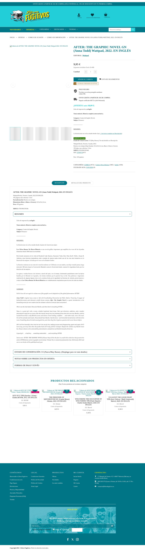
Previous (13, 85)
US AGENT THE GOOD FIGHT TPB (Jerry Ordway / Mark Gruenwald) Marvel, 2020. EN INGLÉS (120, 399)
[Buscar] (133, 29)
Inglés (116, 165)
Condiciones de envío (16, 480)
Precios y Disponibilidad (17, 489)
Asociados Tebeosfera (16, 493)
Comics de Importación (25, 403)
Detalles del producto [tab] (81, 183)
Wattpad (85, 55)
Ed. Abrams (56, 404)
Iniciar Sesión (77, 476)
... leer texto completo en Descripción (111, 133)
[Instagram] (77, 539)
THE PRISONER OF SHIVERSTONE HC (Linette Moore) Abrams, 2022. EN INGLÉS (57, 399)
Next (68, 85)
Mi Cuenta (77, 483)
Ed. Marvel (88, 407)
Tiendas (12, 499)
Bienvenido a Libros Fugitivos (18, 476)
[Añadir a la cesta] (66, 390)
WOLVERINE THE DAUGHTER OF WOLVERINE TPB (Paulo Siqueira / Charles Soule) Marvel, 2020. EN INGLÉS (88, 402)
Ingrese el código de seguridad (41, 529)
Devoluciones (14, 486)
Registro (76, 480)
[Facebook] (67, 539)
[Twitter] (72, 539)
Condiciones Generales (37, 476)
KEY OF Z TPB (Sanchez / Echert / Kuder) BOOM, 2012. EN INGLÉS (25, 396)
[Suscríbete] (112, 526)
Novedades (55, 480)
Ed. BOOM (24, 400)
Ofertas (54, 476)
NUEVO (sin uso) (79, 138)
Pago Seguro (13, 483)
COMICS (87, 165)
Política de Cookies (36, 483)
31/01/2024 (89, 167)
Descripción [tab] (59, 183)
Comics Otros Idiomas (102, 165)
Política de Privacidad (37, 480)
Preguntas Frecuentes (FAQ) (18, 496)
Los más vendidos (57, 483)
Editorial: (78, 55)
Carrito (76, 486)
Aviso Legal (34, 486)
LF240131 (80, 152)
